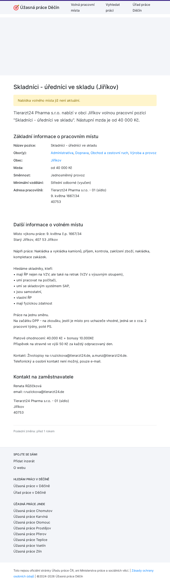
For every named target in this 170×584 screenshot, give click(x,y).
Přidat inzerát (24, 461)
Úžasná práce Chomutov (32, 511)
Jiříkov (56, 160)
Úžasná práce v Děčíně (31, 486)
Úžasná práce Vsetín (29, 545)
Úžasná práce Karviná (30, 516)
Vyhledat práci (113, 7)
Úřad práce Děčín (141, 7)
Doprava (82, 153)
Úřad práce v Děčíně (29, 492)
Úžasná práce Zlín (27, 551)
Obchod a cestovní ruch (109, 153)
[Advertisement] (85, 46)
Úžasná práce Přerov (29, 534)
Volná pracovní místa (83, 7)
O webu (19, 468)
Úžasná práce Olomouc (31, 522)
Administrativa (62, 153)
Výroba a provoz (143, 153)
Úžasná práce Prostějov (32, 528)
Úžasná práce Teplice (30, 540)
